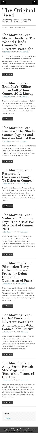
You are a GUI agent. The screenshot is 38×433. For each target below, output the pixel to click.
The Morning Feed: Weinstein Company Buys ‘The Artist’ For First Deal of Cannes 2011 (18, 222)
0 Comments (24, 51)
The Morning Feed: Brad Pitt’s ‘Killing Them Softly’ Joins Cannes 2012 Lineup (18, 88)
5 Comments (24, 380)
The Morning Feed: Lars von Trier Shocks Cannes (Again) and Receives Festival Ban (19, 133)
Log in (8, 418)
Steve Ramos (7, 51)
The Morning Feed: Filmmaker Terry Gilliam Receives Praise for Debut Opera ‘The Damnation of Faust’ (17, 271)
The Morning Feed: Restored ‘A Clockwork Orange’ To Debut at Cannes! (17, 175)
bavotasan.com (28, 431)
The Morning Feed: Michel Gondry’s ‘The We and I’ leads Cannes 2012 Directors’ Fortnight (18, 42)
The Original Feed (18, 12)
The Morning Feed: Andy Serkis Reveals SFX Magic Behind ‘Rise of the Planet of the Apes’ (18, 370)
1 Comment (24, 332)
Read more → (7, 74)
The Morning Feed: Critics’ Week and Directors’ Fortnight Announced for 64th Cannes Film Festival (18, 322)
